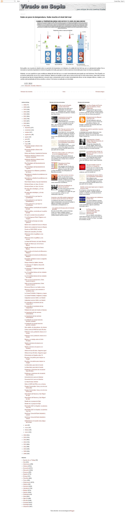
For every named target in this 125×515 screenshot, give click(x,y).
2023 (25, 111)
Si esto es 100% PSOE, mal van (33, 229)
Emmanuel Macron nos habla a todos (35, 287)
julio (26, 139)
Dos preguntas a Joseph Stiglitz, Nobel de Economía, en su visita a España (94, 141)
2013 (25, 442)
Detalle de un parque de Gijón (33, 401)
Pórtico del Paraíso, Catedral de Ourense (36, 153)
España (25, 474)
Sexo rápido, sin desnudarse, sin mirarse (36, 327)
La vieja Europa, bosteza (31, 381)
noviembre (28, 130)
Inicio (64, 91)
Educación (27, 85)
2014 (25, 439)
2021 (25, 116)
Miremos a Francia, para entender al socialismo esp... (34, 290)
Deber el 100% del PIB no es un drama (35, 384)
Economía (26, 468)
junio (26, 141)
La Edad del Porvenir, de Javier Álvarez (35, 241)
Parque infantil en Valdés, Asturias (34, 262)
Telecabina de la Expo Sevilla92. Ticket (64, 164)
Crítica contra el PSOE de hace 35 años (35, 329)
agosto (27, 137)
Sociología (26, 504)
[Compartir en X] (28, 83)
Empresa (25, 472)
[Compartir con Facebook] (30, 83)
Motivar (25, 490)
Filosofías (25, 478)
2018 (25, 123)
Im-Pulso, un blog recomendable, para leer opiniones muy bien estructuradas (93, 211)
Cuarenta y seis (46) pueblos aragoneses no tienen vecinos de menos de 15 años (62, 198)
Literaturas (26, 488)
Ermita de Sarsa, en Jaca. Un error (34, 184)
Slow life (25, 500)
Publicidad (26, 494)
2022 (25, 114)
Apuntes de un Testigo (29, 460)
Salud (24, 496)
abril (26, 425)
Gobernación (26, 482)
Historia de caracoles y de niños (33, 231)
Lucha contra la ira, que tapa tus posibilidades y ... (33, 200)
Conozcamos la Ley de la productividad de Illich (65, 117)
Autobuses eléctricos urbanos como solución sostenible (34, 156)
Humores (25, 486)
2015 (25, 437)
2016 (25, 435)
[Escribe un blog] (26, 83)
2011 (25, 446)
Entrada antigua (100, 91)
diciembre (28, 127)
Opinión (25, 492)
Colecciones (26, 464)
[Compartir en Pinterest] (31, 83)
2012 (25, 444)
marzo (27, 427)
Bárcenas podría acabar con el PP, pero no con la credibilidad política (63, 153)
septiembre (28, 134)
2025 (25, 107)
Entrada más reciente (26, 91)
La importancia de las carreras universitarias (33, 313)
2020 (25, 118)
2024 (25, 109)
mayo (26, 143)
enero (26, 432)
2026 (25, 104)
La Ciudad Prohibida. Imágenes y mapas (36, 293)
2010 (25, 449)
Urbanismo (38, 85)
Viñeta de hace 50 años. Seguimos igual (35, 350)
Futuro (25, 480)
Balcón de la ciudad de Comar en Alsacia (36, 224)
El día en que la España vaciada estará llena (64, 106)
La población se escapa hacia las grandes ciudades (34, 320)
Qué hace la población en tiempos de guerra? (65, 186)
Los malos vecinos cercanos (65, 175)
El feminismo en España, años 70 (34, 355)
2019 (25, 121)
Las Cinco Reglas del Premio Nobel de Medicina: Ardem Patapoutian (94, 107)
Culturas (25, 466)
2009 (25, 451)
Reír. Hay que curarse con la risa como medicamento (66, 129)
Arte (24, 462)
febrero (27, 429)
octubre (27, 132)
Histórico (25, 484)
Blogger (72, 510)
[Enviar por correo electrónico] (25, 83)
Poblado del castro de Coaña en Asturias (36, 310)
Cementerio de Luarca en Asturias (34, 377)
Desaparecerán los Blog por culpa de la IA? (93, 117)
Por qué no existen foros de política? (34, 215)
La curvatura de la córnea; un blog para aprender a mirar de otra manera (94, 153)
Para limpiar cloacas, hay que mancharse (36, 181)
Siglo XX (25, 498)
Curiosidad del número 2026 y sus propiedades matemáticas (66, 141)
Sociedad (33, 85)
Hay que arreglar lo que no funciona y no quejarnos (93, 165)
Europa (25, 476)
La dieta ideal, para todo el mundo (34, 365)
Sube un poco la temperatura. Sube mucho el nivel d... (34, 280)
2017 (25, 125)
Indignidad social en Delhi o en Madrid (35, 297)
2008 (25, 453)
